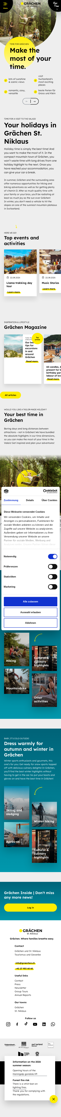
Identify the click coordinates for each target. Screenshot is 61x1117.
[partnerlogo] (10, 1045)
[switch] (52, 566)
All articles (10, 395)
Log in (30, 907)
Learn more (13, 292)
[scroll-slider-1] (35, 101)
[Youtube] (35, 1025)
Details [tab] (30, 500)
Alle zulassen (30, 601)
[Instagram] (8, 1025)
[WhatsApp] (53, 1025)
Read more (32, 361)
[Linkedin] (44, 1025)
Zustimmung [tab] (11, 500)
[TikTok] (26, 1025)
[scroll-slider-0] (26, 101)
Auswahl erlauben (30, 612)
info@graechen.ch (25, 963)
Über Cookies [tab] (49, 500)
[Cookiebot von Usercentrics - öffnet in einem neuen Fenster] (43, 491)
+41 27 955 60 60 (24, 968)
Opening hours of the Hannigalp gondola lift (25, 1072)
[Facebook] (17, 1025)
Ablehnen (30, 622)
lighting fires (19, 1087)
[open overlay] (54, 1099)
